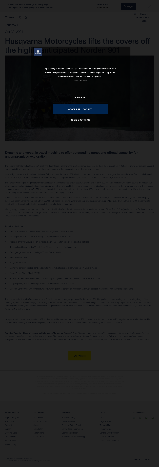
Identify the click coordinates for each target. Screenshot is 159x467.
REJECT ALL (80, 97)
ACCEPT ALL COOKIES (80, 109)
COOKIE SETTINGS (80, 120)
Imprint (85, 81)
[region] (80, 87)
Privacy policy (78, 81)
